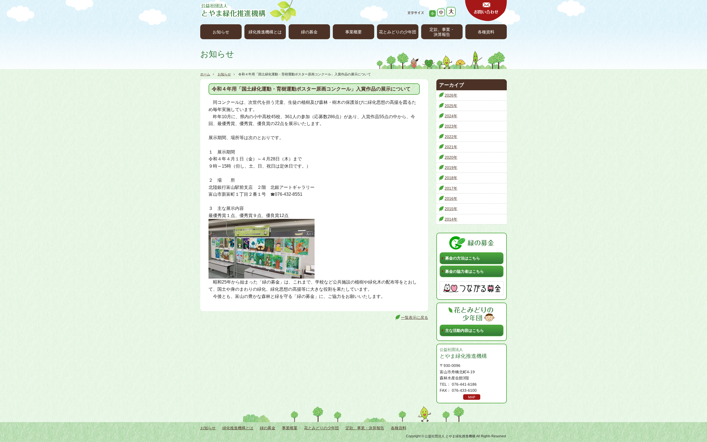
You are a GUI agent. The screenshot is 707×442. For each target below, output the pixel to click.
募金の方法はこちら (462, 258)
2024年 (451, 116)
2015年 (451, 209)
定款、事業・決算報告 (441, 32)
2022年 (451, 136)
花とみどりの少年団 (397, 32)
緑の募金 (309, 32)
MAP (471, 397)
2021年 (451, 147)
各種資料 (486, 32)
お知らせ (221, 32)
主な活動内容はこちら (464, 330)
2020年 (451, 157)
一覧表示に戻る (414, 317)
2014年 (451, 219)
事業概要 (353, 32)
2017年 (451, 188)
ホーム (205, 74)
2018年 (451, 178)
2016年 (451, 198)
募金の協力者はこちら (464, 271)
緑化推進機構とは (265, 32)
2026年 (451, 95)
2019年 (451, 167)
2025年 (451, 106)
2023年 (451, 126)
